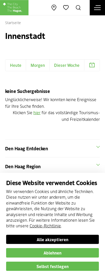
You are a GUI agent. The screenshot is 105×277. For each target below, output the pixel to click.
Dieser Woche (67, 65)
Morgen (38, 65)
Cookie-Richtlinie (45, 225)
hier (37, 112)
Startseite (13, 22)
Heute (15, 65)
